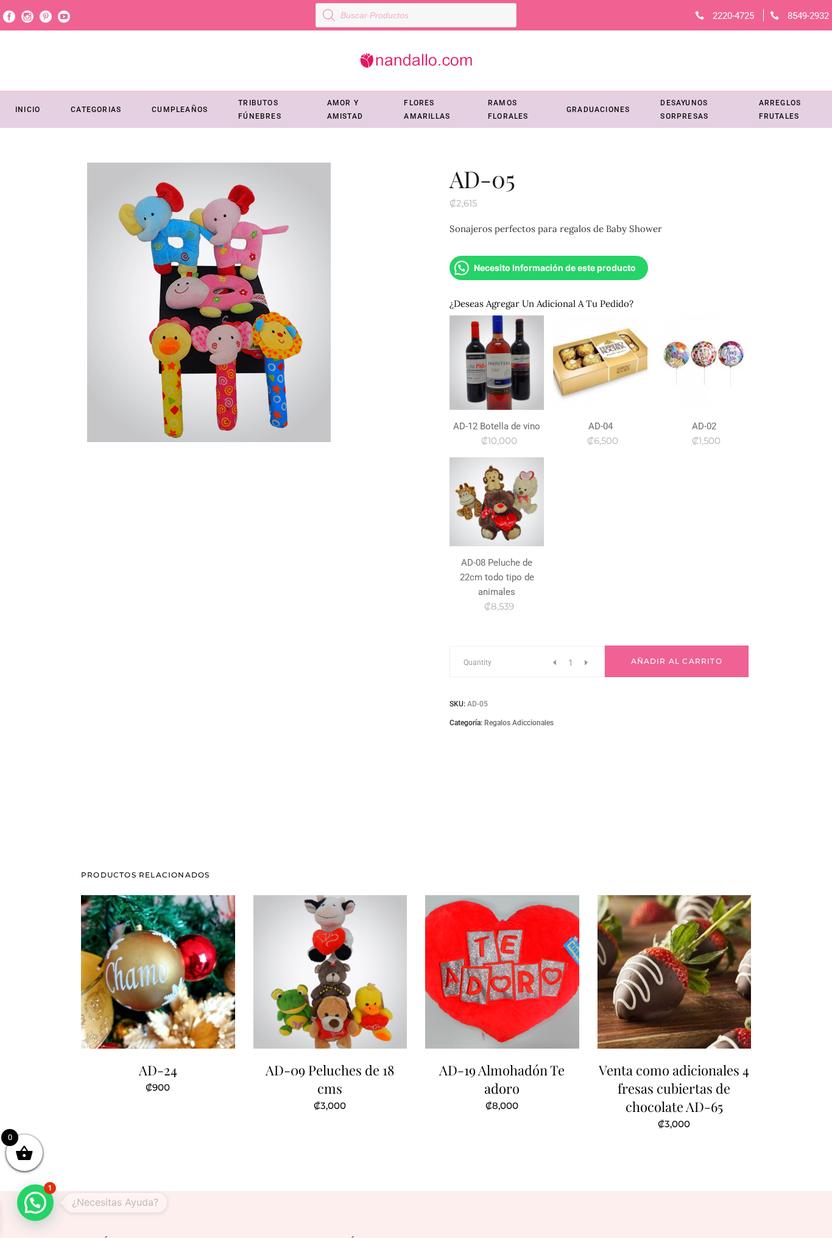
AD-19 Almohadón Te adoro (502, 1079)
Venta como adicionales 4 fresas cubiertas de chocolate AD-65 (674, 1088)
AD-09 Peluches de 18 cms (330, 1079)
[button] (35, 1202)
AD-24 (158, 1070)
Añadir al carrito (676, 661)
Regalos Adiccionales (519, 723)
